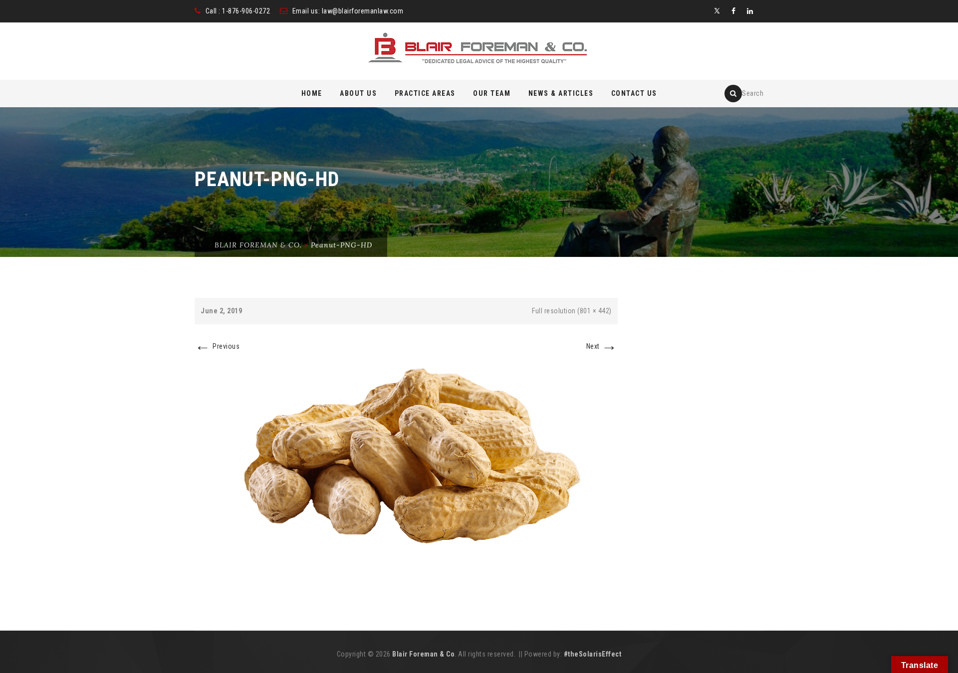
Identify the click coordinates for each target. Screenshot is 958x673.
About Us (358, 93)
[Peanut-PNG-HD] (406, 458)
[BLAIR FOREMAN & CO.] (479, 51)
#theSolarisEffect (593, 654)
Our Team (491, 93)
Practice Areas (425, 93)
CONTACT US (634, 93)
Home (311, 93)
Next (602, 346)
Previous (217, 346)
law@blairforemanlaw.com (363, 11)
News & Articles (561, 93)
